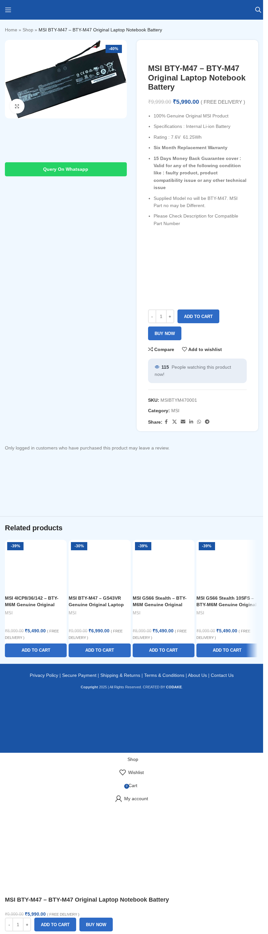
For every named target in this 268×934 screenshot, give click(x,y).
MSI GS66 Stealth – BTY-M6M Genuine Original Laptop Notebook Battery (161, 604)
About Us (197, 675)
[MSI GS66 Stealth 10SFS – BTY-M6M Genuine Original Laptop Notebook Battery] (227, 566)
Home (11, 29)
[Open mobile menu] (8, 9)
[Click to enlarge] (17, 106)
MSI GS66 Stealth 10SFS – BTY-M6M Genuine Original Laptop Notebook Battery (226, 604)
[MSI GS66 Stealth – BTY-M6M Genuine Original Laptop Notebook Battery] (163, 566)
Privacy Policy (44, 675)
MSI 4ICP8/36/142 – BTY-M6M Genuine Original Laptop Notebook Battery (33, 604)
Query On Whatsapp (65, 169)
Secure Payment (79, 675)
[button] (36, 650)
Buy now (165, 333)
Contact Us (222, 675)
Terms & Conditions (164, 675)
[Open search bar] (258, 9)
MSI (175, 410)
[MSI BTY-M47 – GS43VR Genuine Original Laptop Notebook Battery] (99, 566)
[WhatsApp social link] (199, 421)
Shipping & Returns (120, 675)
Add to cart (198, 316)
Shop (28, 29)
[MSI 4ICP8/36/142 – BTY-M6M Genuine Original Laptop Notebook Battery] (36, 566)
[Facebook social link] (166, 421)
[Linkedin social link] (191, 421)
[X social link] (174, 421)
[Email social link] (183, 421)
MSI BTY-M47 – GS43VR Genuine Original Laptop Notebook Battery (96, 604)
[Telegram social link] (207, 421)
